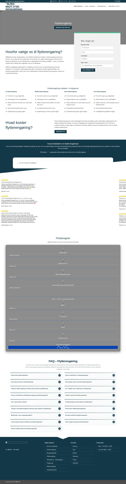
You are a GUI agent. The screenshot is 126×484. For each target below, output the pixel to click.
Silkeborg (75, 456)
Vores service (78, 6)
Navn (63, 305)
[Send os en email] (119, 1)
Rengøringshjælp (51, 453)
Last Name (84, 55)
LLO (48, 152)
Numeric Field (85, 44)
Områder (92, 6)
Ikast (74, 449)
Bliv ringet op (88, 70)
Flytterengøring (51, 456)
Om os (86, 6)
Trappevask (50, 463)
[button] (60, 348)
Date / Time (84, 62)
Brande (75, 453)
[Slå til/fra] (17, 163)
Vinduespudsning (51, 469)
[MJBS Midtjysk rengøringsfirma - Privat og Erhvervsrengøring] (14, 6)
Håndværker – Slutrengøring (55, 459)
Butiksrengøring (51, 466)
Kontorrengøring (51, 449)
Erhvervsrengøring (52, 446)
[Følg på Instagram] (116, 1)
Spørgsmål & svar (113, 6)
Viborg (74, 459)
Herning (75, 446)
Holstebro (75, 463)
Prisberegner (101, 6)
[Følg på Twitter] (118, 1)
